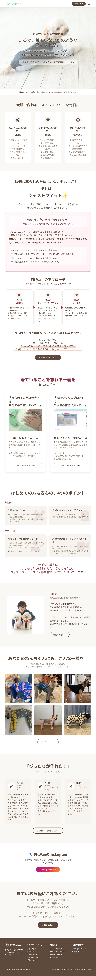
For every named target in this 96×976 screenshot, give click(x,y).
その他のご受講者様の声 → (48, 830)
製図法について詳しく (48, 357)
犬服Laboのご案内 (33, 957)
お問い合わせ (78, 4)
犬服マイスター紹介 (56, 954)
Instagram (75, 952)
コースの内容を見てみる (25, 465)
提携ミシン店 (31, 960)
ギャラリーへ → (48, 742)
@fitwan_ (49, 862)
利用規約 (69, 969)
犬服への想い (31, 949)
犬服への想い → (59, 634)
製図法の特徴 (31, 952)
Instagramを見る (49, 869)
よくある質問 (54, 957)
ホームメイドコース (56, 949)
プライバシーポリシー (58, 969)
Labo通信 (59, 92)
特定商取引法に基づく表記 (82, 969)
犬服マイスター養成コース (58, 952)
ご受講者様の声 (32, 954)
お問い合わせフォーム (79, 949)
